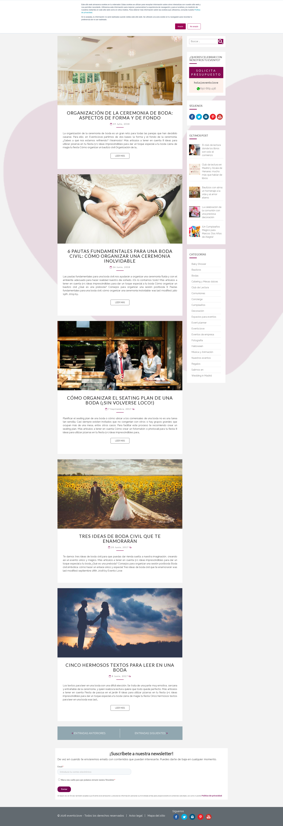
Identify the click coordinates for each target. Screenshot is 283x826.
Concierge (197, 299)
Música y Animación (202, 352)
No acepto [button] (194, 26)
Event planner (199, 322)
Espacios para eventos (203, 316)
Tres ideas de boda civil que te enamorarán (120, 538)
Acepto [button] (180, 26)
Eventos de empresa (202, 334)
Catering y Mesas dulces (204, 281)
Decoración (197, 310)
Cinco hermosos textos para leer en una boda (120, 667)
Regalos (195, 363)
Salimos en (197, 369)
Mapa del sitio (156, 815)
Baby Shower (198, 264)
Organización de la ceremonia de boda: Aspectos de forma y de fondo (120, 115)
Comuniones (198, 293)
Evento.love (197, 328)
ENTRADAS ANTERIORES (89, 733)
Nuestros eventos (201, 358)
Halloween (197, 346)
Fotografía (197, 340)
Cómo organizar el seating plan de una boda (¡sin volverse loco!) (120, 400)
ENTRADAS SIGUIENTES (150, 733)
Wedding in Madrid (201, 375)
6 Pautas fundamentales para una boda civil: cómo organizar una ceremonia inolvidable (120, 255)
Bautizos (196, 269)
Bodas (195, 275)
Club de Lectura (200, 287)
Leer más (122, 156)
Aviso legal (135, 815)
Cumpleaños (198, 305)
